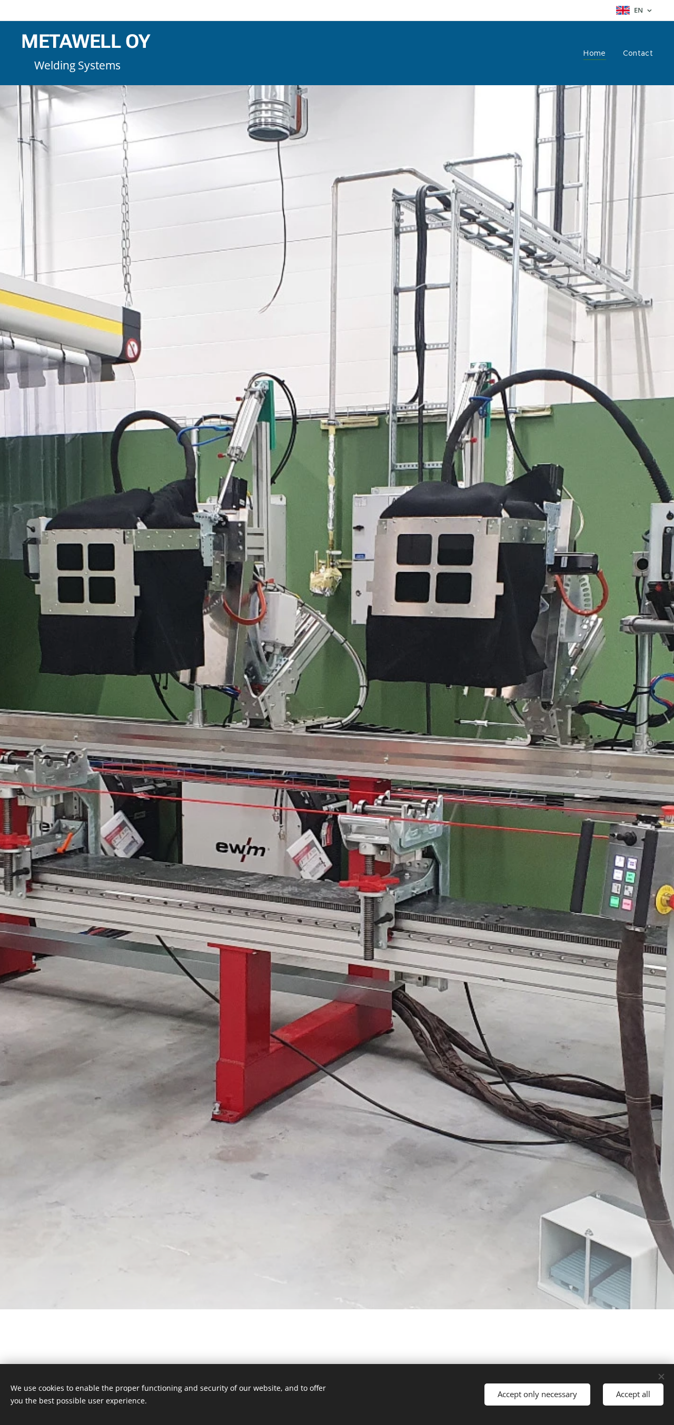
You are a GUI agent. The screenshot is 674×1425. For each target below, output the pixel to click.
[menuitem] (597, 53)
